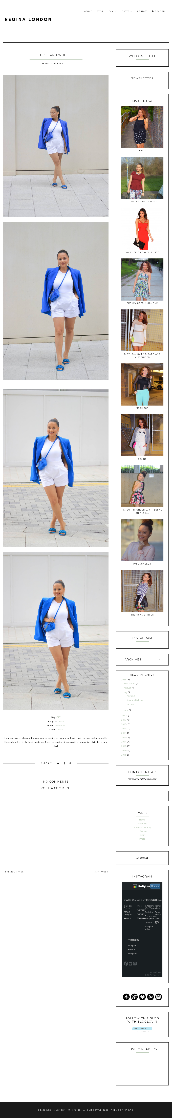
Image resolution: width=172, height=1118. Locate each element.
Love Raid (60, 725)
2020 (123, 715)
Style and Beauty (142, 827)
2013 (123, 746)
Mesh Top (142, 408)
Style (100, 11)
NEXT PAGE (101, 872)
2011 (123, 754)
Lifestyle (142, 831)
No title (130, 704)
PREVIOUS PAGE (14, 872)
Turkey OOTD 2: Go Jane (142, 303)
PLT (58, 717)
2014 (123, 741)
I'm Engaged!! (142, 564)
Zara (61, 721)
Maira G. (129, 1110)
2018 (123, 724)
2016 (123, 732)
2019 (123, 719)
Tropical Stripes (142, 615)
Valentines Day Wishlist (142, 252)
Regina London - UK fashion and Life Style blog (77, 1110)
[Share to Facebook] (64, 764)
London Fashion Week (142, 201)
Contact (142, 11)
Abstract (131, 695)
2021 (123, 679)
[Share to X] (58, 764)
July (126, 692)
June (126, 710)
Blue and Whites (135, 700)
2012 (123, 750)
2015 (123, 737)
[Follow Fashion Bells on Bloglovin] (142, 1030)
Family (113, 11)
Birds (142, 150)
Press (142, 838)
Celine (142, 459)
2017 (123, 728)
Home (142, 819)
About (88, 11)
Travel (126, 11)
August (128, 687)
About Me (142, 823)
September (130, 683)
